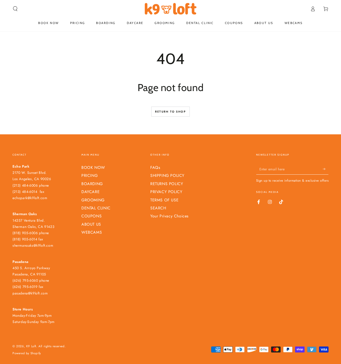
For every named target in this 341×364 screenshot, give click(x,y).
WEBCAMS (91, 232)
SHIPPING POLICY (167, 175)
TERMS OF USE (164, 200)
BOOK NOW (93, 167)
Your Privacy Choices (169, 216)
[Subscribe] (326, 168)
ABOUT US (91, 224)
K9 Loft (31, 346)
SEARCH (158, 208)
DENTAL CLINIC (96, 208)
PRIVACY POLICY (166, 192)
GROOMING (93, 200)
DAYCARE (90, 192)
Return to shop (170, 112)
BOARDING (92, 184)
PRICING (89, 175)
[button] (15, 8)
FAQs (155, 167)
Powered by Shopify (26, 353)
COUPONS (91, 216)
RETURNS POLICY (166, 184)
